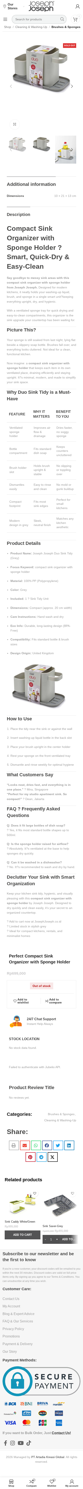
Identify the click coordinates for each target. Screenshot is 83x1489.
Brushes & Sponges (66, 27)
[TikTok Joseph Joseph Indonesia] (29, 1443)
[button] (11, 86)
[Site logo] (41, 6)
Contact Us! (61, 1433)
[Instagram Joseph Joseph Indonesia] (12, 1443)
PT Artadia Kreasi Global (47, 1457)
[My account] (77, 6)
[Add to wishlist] (34, 1193)
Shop (7, 27)
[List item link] (42, 1299)
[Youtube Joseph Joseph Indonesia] (20, 1443)
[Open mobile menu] (5, 19)
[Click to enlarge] (15, 124)
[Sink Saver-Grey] (60, 1205)
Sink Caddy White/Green (20, 1221)
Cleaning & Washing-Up (31, 27)
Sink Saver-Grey (53, 1226)
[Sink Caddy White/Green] (22, 1203)
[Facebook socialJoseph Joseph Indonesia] (6, 1443)
